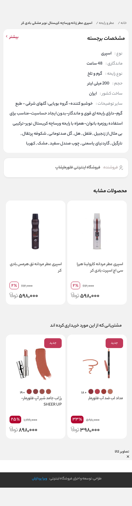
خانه (122, 23)
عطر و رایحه (105, 23)
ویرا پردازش (39, 479)
